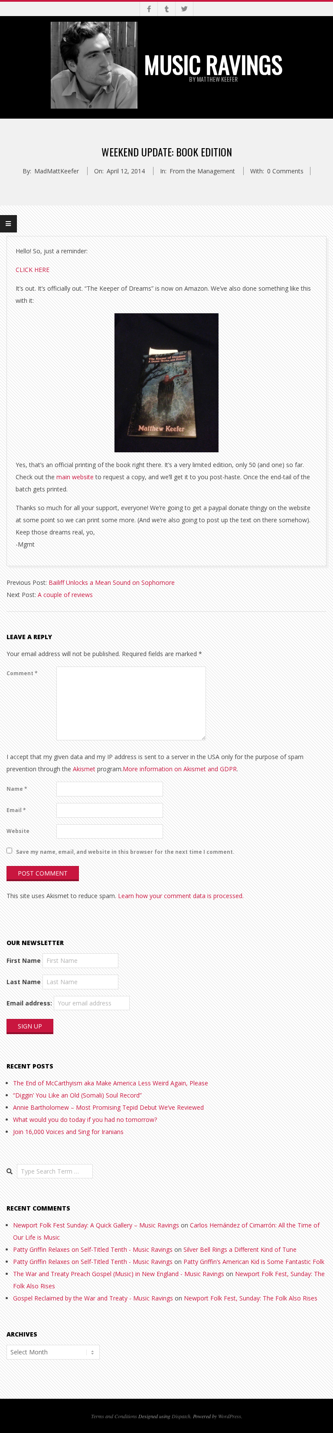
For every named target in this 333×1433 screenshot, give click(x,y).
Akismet (84, 769)
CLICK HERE (32, 269)
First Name (24, 960)
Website (18, 831)
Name (17, 789)
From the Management (202, 171)
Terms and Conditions (114, 1416)
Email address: (29, 1003)
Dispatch (181, 1416)
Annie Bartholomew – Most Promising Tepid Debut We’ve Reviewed (108, 1107)
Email (16, 810)
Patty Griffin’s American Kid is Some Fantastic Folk (253, 1261)
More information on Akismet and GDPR (180, 769)
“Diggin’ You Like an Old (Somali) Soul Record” (77, 1095)
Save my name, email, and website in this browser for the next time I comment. (125, 851)
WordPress (229, 1416)
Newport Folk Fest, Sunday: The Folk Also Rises (250, 1298)
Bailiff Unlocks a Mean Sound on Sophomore (112, 582)
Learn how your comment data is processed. (181, 896)
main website (75, 477)
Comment (22, 673)
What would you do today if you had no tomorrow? (85, 1119)
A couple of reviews (65, 594)
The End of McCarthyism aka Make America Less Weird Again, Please (110, 1083)
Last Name (24, 982)
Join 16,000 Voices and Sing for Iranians (68, 1132)
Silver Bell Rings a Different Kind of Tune (240, 1249)
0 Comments (285, 171)
